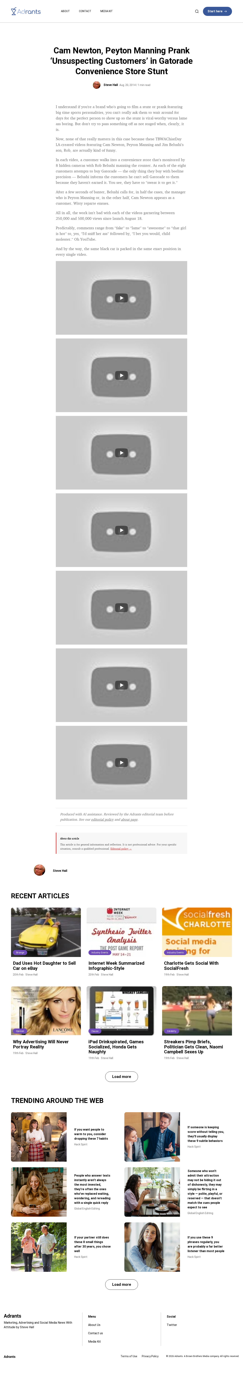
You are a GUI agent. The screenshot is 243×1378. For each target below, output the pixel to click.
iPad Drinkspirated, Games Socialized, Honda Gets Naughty (116, 1046)
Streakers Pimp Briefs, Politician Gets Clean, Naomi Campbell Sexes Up (193, 1046)
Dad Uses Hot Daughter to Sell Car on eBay (44, 966)
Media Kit (106, 11)
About (65, 11)
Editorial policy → (121, 848)
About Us (94, 1325)
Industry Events (100, 952)
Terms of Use (129, 1356)
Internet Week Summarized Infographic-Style (116, 966)
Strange (20, 952)
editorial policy (102, 819)
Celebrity (171, 1031)
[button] (121, 1077)
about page (129, 819)
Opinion (20, 1031)
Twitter (172, 1325)
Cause (95, 1031)
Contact (85, 11)
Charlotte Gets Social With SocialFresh (191, 966)
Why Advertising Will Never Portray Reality (41, 1044)
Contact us (95, 1333)
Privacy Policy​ (150, 1356)
